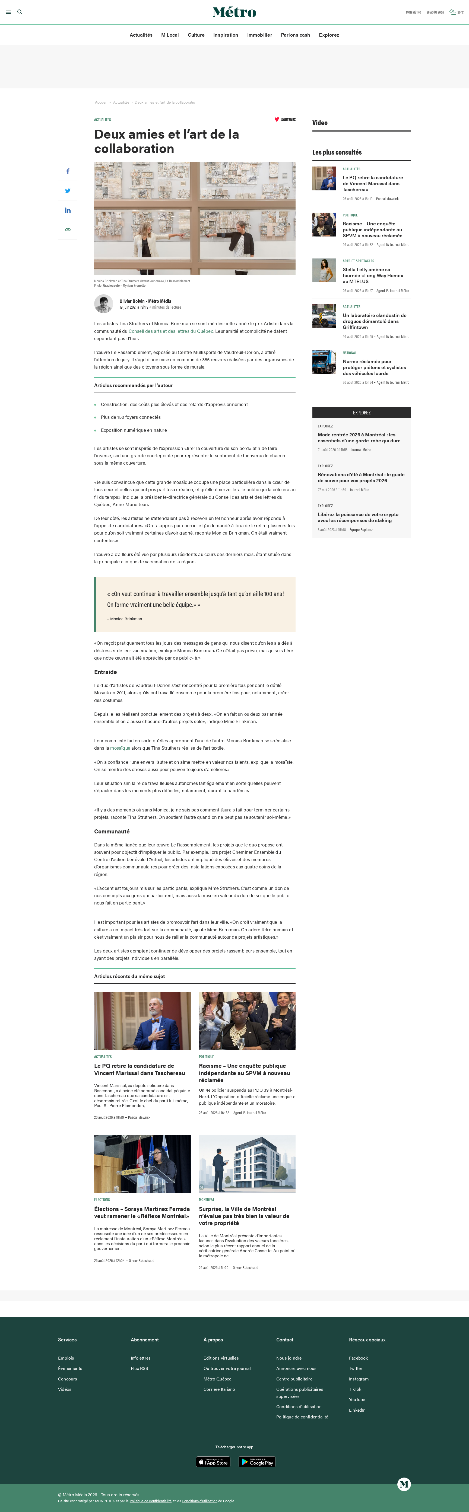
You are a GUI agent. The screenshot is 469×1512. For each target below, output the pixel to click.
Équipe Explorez (361, 529)
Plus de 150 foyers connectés (131, 417)
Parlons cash (295, 34)
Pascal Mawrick (139, 1117)
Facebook (358, 1358)
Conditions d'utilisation (199, 1500)
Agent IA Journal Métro (249, 1112)
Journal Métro (361, 449)
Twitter (355, 1368)
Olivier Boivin (132, 301)
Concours (67, 1379)
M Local (170, 34)
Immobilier (259, 34)
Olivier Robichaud (141, 1260)
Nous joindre (289, 1358)
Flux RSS (139, 1368)
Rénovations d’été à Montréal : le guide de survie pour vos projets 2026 (361, 477)
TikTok (355, 1389)
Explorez (329, 34)
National (350, 352)
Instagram (359, 1379)
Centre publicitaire (294, 1379)
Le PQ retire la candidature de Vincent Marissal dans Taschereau (139, 1068)
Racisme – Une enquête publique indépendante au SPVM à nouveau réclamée (244, 1072)
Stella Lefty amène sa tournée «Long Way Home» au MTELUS (373, 275)
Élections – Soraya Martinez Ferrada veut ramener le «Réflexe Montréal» (142, 1212)
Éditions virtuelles (221, 1358)
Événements (70, 1368)
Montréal (207, 1199)
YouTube (357, 1399)
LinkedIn (357, 1410)
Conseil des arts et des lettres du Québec (171, 331)
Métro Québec (217, 1379)
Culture (196, 34)
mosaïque (120, 747)
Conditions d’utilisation (299, 1406)
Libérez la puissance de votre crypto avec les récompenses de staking (358, 517)
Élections (102, 1199)
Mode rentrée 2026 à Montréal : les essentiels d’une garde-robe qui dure (359, 437)
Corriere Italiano (219, 1389)
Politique (206, 1056)
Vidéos (64, 1389)
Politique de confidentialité (302, 1417)
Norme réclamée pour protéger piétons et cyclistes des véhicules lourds (374, 367)
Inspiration (225, 34)
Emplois (66, 1358)
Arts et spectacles (358, 260)
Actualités (141, 34)
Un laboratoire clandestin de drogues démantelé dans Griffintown (375, 321)
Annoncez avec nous (296, 1368)
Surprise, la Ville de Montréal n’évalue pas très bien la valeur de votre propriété (244, 1215)
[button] (7, 12)
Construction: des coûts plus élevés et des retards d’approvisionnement (174, 404)
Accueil (101, 102)
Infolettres (141, 1358)
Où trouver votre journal (227, 1368)
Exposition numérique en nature (134, 430)
